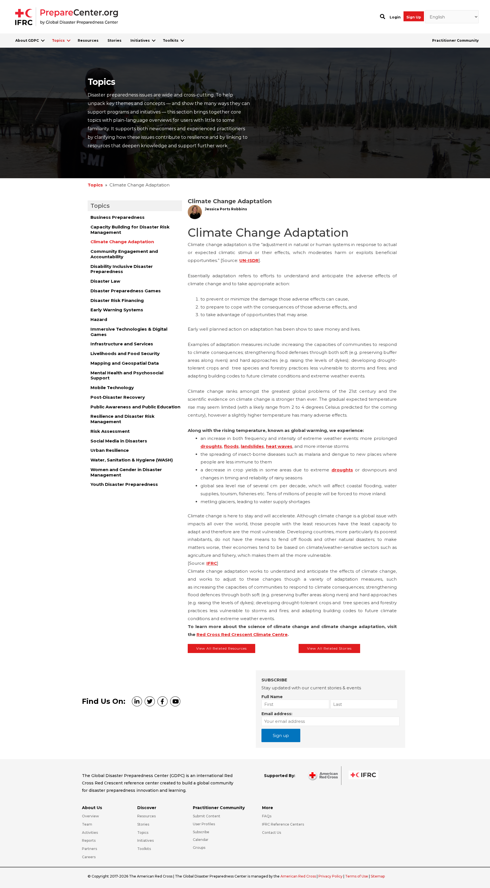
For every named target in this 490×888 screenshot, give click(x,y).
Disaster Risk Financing (117, 300)
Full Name (272, 697)
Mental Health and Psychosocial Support (126, 375)
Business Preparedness (117, 217)
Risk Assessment (110, 431)
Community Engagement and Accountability (124, 254)
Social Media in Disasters (118, 441)
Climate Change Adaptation (122, 241)
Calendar (200, 839)
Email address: (276, 714)
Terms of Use (356, 876)
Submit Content (206, 816)
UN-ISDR (249, 260)
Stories (114, 40)
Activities (90, 832)
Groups (199, 847)
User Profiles (204, 824)
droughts (211, 446)
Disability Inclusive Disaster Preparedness (121, 269)
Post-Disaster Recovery (117, 397)
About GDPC (27, 40)
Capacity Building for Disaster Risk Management (130, 229)
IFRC (211, 563)
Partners (89, 849)
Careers (89, 857)
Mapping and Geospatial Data (124, 363)
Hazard (98, 319)
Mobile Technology (112, 387)
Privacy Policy (330, 876)
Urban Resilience (109, 450)
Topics (58, 40)
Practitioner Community (455, 40)
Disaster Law (105, 281)
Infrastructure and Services (121, 344)
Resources (88, 40)
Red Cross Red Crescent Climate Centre (242, 634)
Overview (90, 816)
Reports (89, 840)
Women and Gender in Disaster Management (126, 472)
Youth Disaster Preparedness (124, 484)
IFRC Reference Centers (283, 824)
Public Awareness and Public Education (135, 407)
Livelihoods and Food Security (125, 353)
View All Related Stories (329, 648)
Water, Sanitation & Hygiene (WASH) (131, 460)
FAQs (266, 816)
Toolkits (170, 40)
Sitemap (378, 876)
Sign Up (413, 17)
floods (231, 446)
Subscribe (201, 832)
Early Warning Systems (116, 309)
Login (395, 17)
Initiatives (140, 40)
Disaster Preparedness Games (125, 290)
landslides (252, 446)
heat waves (279, 446)
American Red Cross (298, 876)
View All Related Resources (221, 648)
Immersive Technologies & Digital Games (128, 331)
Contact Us (271, 832)
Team (87, 824)
